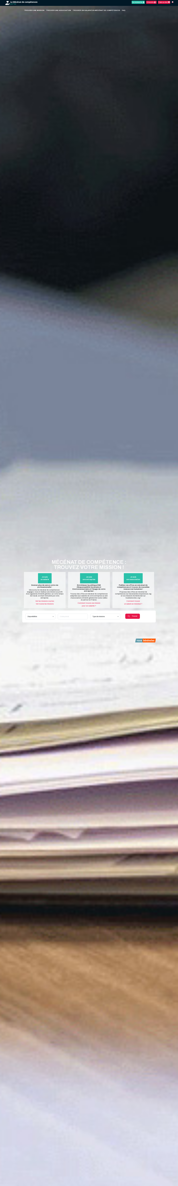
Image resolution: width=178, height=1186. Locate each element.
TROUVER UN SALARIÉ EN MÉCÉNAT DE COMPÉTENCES (96, 10)
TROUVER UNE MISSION (34, 10)
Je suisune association (133, 578)
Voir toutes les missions (45, 604)
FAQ (123, 10)
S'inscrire (150, 2)
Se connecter (137, 2)
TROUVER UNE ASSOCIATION (58, 10)
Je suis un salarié (45, 578)
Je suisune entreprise (89, 578)
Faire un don (163, 2)
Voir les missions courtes (44, 601)
